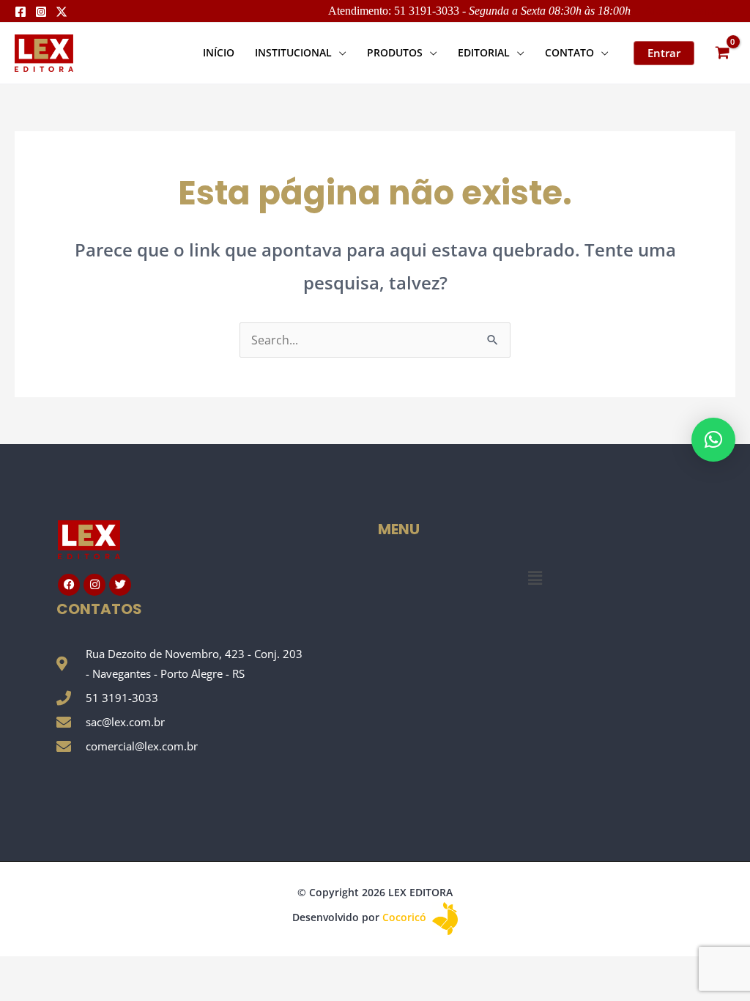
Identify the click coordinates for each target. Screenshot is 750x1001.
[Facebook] (20, 12)
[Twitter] (61, 12)
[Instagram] (41, 12)
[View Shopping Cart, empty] (722, 53)
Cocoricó (405, 917)
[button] (339, 52)
